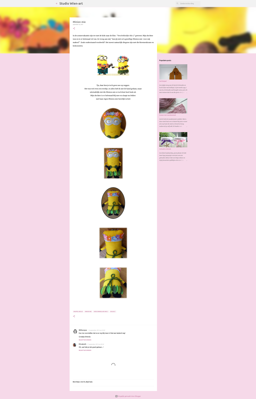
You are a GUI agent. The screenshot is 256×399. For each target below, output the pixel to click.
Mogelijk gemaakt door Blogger (129, 396)
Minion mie (88, 311)
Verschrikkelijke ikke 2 (101, 311)
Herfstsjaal (162, 81)
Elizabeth (82, 344)
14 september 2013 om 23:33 (96, 330)
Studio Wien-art (71, 3)
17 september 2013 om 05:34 (95, 344)
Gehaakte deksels (165, 149)
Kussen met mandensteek (167, 115)
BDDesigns (83, 330)
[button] (74, 28)
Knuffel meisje (78, 311)
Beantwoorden (85, 340)
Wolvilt (112, 311)
